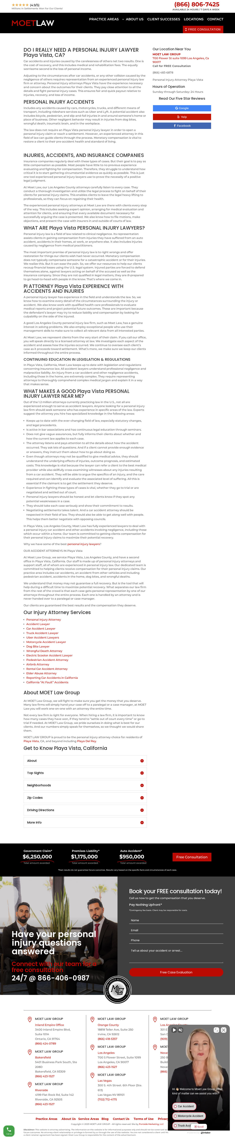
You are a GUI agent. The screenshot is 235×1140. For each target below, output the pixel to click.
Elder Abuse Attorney (41, 673)
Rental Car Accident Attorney (47, 669)
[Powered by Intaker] (206, 1133)
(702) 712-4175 (107, 1099)
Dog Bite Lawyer (38, 646)
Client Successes (163, 19)
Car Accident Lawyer (40, 628)
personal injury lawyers (83, 544)
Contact (215, 19)
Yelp (184, 117)
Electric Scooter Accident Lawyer (49, 655)
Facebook (184, 125)
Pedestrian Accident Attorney (47, 660)
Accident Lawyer (38, 624)
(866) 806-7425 (196, 4)
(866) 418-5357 (107, 1039)
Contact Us (121, 1119)
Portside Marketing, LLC (151, 1124)
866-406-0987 (63, 978)
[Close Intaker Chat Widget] (223, 1030)
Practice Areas (104, 19)
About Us (134, 19)
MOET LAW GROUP (167, 54)
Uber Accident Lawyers (42, 637)
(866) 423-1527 (45, 1076)
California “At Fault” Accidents (47, 682)
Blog (105, 1119)
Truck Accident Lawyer (42, 633)
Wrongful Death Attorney (44, 651)
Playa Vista (31, 741)
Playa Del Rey (86, 741)
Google (184, 108)
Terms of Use (144, 1119)
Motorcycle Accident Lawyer (46, 642)
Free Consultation (192, 857)
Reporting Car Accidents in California (52, 677)
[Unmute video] (174, 1030)
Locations (194, 19)
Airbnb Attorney (37, 664)
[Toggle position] (216, 1030)
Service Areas (88, 1119)
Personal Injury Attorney (43, 619)
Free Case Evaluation (176, 972)
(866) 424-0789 (45, 1043)
